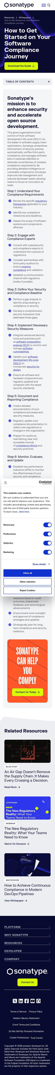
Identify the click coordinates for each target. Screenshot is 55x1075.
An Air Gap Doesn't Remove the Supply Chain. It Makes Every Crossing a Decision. (27, 776)
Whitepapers (25, 17)
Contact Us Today (26, 692)
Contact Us (27, 982)
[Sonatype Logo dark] (19, 6)
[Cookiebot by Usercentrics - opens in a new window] (39, 483)
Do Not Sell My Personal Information (26, 1031)
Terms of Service (18, 1011)
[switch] (47, 534)
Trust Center (37, 1038)
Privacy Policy (35, 1011)
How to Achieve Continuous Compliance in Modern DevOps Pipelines (27, 889)
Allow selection (27, 581)
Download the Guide (19, 66)
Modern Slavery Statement (26, 1018)
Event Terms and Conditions (26, 1025)
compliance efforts (26, 445)
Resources (9, 17)
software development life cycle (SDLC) (25, 360)
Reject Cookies (27, 590)
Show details (39, 564)
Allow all (27, 573)
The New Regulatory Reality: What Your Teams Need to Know (25, 833)
